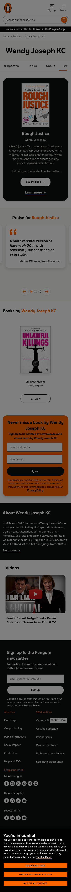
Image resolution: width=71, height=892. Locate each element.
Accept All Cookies (35, 883)
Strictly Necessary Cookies (35, 874)
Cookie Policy (44, 857)
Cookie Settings (35, 865)
